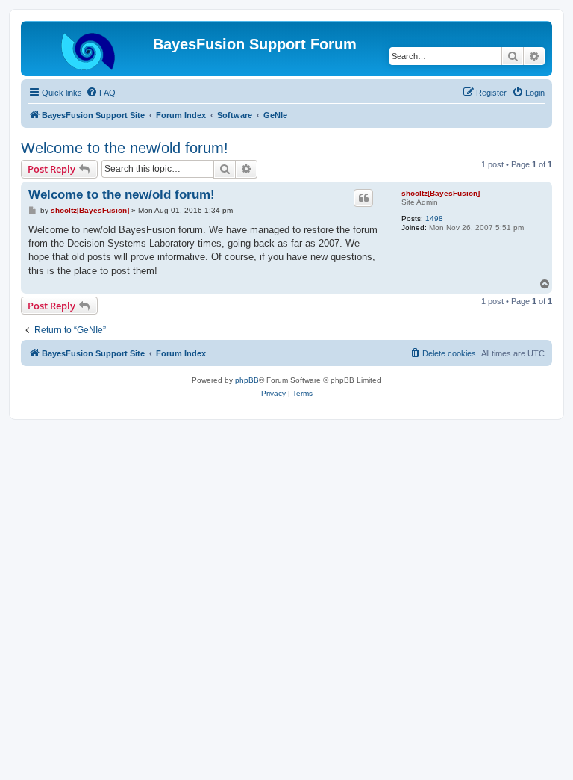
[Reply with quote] (363, 198)
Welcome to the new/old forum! (124, 148)
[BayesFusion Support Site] (89, 48)
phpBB (247, 380)
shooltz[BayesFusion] (440, 193)
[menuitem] (101, 93)
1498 (434, 218)
